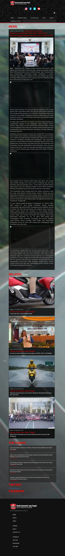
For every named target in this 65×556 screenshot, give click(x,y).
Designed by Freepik (15, 549)
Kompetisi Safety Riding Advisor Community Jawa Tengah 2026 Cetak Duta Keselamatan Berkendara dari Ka (29, 479)
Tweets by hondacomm (14, 488)
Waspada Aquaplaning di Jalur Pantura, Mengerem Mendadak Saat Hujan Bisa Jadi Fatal (31, 394)
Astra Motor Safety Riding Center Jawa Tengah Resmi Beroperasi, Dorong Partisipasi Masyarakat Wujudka (32, 471)
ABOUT (14, 529)
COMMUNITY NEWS (22, 18)
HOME (12, 18)
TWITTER (15, 540)
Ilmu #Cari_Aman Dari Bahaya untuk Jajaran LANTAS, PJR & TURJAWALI (31, 353)
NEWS (14, 514)
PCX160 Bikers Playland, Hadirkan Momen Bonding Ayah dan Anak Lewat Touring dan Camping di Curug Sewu (32, 464)
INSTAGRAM (16, 543)
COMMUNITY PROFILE (16, 21)
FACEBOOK (16, 537)
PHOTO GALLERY (35, 18)
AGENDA (52, 18)
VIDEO (44, 18)
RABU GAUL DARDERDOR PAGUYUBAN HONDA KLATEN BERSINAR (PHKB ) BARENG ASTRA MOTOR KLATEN (31, 456)
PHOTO (14, 518)
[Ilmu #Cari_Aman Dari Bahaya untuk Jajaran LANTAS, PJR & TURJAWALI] (32, 332)
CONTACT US (16, 532)
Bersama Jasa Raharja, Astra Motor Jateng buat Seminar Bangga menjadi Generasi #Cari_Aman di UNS (31, 34)
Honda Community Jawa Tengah (22, 311)
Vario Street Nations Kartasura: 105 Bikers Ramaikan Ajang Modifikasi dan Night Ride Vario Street (32, 449)
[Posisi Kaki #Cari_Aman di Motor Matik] (32, 292)
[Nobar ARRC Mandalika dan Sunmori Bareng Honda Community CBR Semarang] (32, 413)
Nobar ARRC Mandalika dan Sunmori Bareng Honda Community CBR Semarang (30, 435)
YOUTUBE (15, 546)
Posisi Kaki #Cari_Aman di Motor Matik (21, 314)
